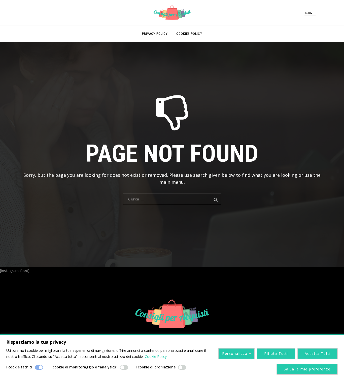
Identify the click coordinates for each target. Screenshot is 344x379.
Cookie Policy (156, 356)
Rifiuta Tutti (276, 353)
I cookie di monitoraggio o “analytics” (84, 367)
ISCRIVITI (310, 13)
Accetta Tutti (318, 353)
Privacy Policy (155, 34)
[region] (172, 356)
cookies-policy (189, 34)
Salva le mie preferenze (307, 369)
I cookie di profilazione (156, 367)
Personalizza (234, 353)
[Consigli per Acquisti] (172, 12)
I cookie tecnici (19, 367)
